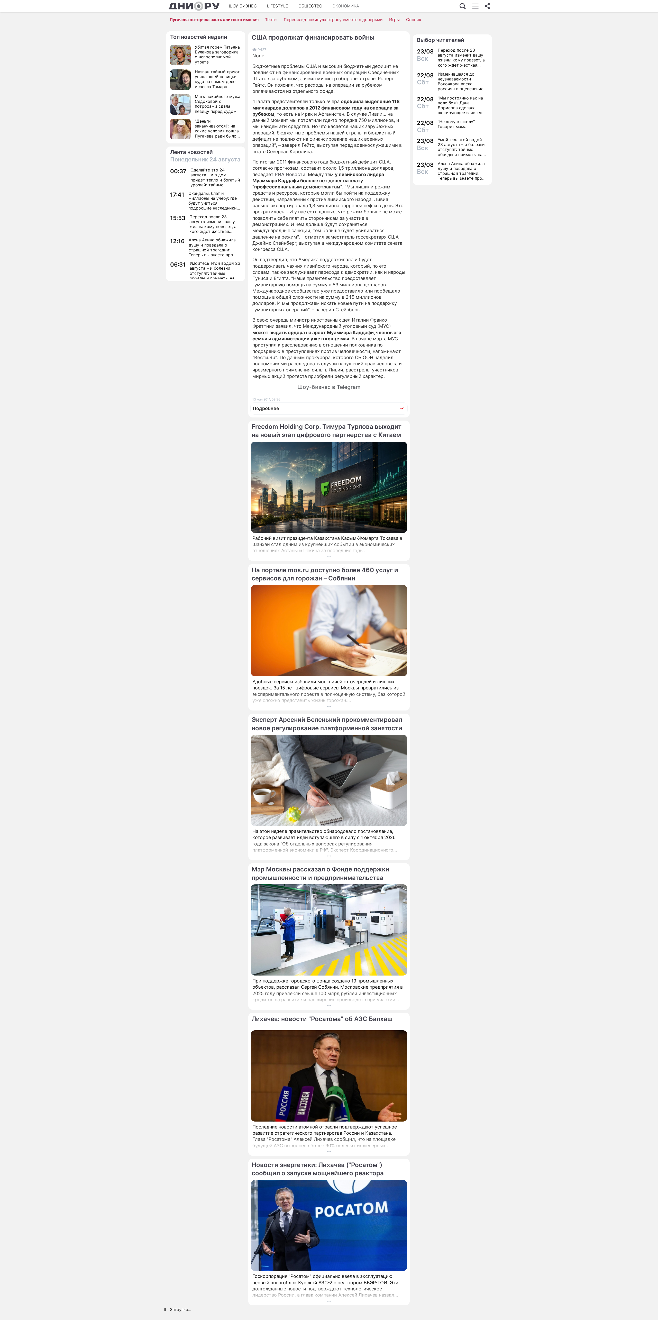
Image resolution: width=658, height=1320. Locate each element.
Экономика (346, 5)
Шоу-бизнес (243, 5)
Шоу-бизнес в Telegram (329, 387)
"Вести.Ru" (264, 357)
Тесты (271, 19)
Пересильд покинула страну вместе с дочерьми (333, 19)
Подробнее (266, 408)
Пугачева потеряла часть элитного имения (214, 19)
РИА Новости (290, 174)
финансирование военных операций (324, 72)
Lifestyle (277, 5)
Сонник (413, 19)
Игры (394, 19)
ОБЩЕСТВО (310, 5)
